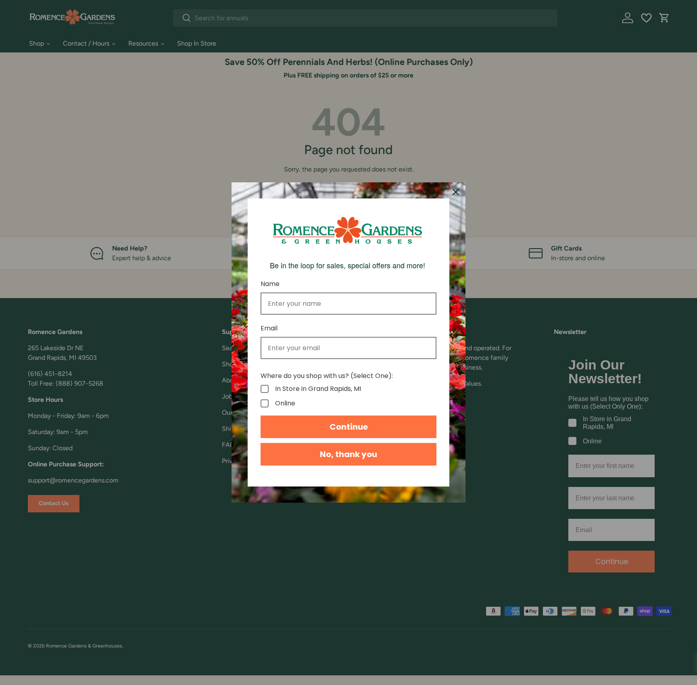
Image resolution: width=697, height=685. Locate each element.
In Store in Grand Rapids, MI (318, 389)
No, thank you (348, 454)
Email (269, 328)
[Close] (455, 192)
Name (270, 283)
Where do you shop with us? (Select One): (327, 375)
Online (285, 403)
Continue (349, 426)
